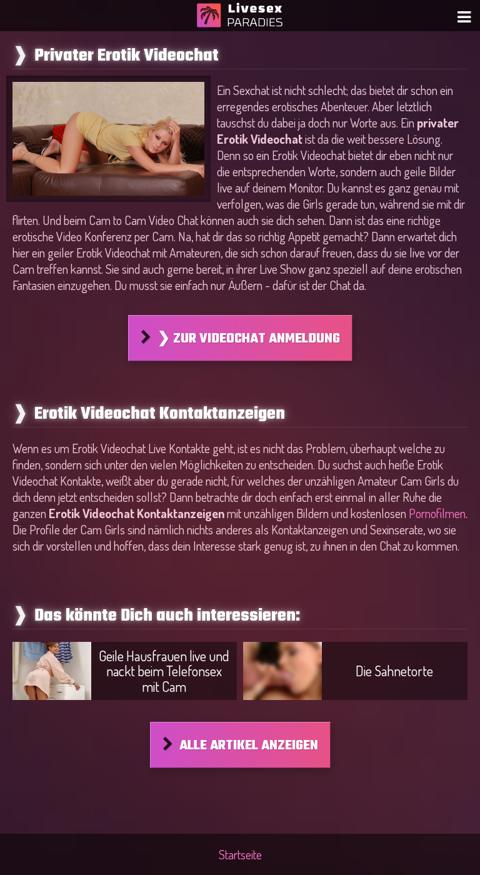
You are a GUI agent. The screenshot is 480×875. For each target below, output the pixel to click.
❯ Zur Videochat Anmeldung (249, 338)
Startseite (240, 854)
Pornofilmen (437, 513)
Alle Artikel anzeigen (248, 745)
